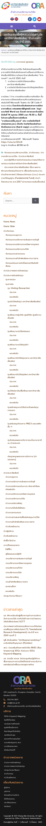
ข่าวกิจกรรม (34, 152)
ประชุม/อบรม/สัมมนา (13, 595)
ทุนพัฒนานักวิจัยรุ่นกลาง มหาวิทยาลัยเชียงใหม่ (24, 359)
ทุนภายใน (10, 284)
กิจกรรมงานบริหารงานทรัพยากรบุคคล (22, 244)
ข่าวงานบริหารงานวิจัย (15, 498)
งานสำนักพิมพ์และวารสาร (17, 581)
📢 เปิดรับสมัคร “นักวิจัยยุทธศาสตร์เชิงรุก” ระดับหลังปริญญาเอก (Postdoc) (22, 641)
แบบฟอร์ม (14, 296)
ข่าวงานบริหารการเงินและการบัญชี (20, 481)
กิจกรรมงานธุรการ (14, 235)
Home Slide (9, 226)
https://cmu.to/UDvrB (11, 142)
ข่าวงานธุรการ (12, 476)
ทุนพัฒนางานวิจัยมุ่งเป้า (18, 344)
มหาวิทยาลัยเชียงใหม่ (23, 14)
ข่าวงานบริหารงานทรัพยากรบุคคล (20, 493)
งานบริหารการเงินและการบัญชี (19, 558)
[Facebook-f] (30, 19)
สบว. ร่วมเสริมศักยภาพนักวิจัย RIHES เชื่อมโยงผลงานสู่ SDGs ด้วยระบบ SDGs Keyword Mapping (23, 650)
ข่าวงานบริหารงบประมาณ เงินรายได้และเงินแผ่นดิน (23, 488)
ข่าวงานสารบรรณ (13, 512)
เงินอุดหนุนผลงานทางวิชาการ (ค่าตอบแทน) (22, 458)
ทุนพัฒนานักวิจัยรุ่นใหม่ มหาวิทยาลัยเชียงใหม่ (23, 376)
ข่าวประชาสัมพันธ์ (26, 156)
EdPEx (9, 549)
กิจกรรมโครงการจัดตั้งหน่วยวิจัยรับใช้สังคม (22, 264)
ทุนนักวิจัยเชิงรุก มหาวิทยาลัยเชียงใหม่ (24, 301)
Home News (9, 221)
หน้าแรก (3, 50)
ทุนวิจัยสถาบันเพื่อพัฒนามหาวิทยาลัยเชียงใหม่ (24, 392)
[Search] (35, 201)
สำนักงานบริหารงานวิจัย (23, 12)
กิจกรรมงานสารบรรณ (15, 253)
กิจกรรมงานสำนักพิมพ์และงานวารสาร (22, 258)
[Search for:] (18, 201)
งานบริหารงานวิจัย (14, 572)
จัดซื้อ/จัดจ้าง (9, 540)
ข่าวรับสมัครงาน (13, 526)
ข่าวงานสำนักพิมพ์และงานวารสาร (20, 521)
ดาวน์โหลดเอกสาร (11, 545)
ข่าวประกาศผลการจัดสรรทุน (16, 270)
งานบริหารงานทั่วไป (14, 567)
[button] (11, 26)
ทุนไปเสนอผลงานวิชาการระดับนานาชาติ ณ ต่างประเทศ (25, 441)
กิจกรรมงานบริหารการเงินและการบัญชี (22, 239)
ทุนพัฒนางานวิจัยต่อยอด (19, 331)
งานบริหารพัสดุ (12, 577)
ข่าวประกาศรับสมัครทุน (13, 275)
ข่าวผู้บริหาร (9, 531)
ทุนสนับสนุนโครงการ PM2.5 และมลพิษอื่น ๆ (24, 425)
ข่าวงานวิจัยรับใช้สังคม (15, 507)
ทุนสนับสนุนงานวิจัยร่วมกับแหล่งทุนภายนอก (23, 409)
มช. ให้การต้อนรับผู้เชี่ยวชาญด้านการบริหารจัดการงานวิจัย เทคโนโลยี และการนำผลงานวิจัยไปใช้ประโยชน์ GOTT (22, 618)
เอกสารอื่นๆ (11, 586)
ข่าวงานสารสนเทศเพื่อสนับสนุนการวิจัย (23, 517)
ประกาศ (13, 292)
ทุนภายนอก (11, 279)
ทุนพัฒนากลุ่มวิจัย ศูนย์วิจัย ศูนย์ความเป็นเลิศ (24, 316)
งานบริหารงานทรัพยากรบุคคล (19, 563)
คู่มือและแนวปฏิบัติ (13, 553)
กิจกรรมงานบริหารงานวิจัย (16, 152)
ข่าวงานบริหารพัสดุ (14, 503)
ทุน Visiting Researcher (19, 288)
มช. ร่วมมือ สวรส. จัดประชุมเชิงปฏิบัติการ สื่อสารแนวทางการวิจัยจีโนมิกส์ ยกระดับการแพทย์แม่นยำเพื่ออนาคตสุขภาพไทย (23, 661)
